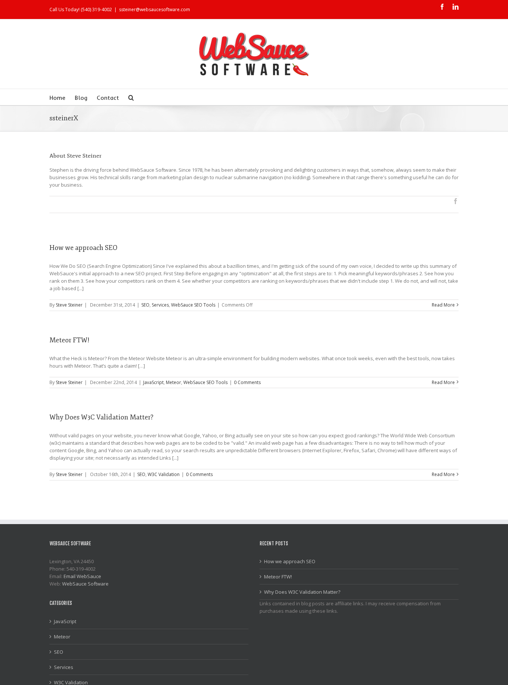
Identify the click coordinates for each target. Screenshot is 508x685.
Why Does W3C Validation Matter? (101, 417)
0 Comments (247, 382)
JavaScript (153, 382)
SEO (145, 305)
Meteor (173, 382)
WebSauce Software (85, 583)
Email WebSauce (82, 576)
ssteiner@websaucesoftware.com (154, 9)
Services (160, 305)
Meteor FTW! (69, 340)
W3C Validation (164, 474)
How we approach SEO (83, 248)
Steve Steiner (69, 305)
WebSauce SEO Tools (193, 305)
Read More (443, 305)
